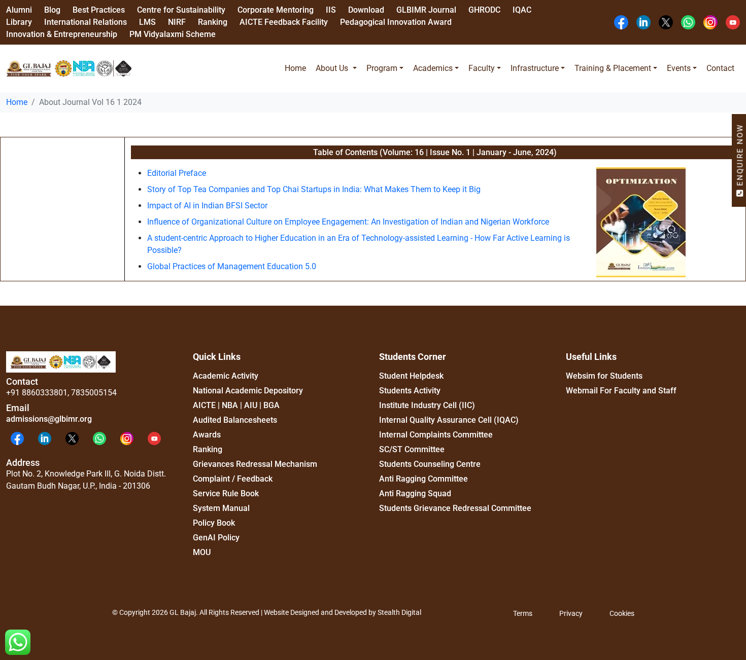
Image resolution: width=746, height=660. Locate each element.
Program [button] (381, 68)
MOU (202, 552)
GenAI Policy (216, 537)
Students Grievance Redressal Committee (455, 508)
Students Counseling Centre (430, 464)
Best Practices (99, 10)
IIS (331, 10)
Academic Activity (225, 376)
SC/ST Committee (412, 449)
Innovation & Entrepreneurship (61, 34)
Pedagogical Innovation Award (396, 22)
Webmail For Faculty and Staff (621, 390)
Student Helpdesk (411, 376)
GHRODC (484, 10)
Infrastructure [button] (535, 68)
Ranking (212, 22)
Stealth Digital (399, 612)
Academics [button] (433, 68)
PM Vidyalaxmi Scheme (172, 34)
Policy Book (214, 523)
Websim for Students (604, 376)
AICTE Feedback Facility (284, 22)
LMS (147, 22)
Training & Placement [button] (612, 68)
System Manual (221, 508)
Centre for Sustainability (181, 10)
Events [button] (679, 68)
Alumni (19, 10)
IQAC (522, 10)
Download (366, 10)
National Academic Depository (248, 390)
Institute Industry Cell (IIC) (427, 405)
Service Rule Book (226, 493)
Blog (52, 10)
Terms (522, 613)
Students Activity (409, 390)
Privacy (571, 613)
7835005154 (94, 392)
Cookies (621, 613)
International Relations (85, 22)
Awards (207, 434)
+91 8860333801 (36, 392)
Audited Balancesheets (235, 420)
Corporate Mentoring (276, 10)
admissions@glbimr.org (49, 419)
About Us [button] (333, 68)
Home (295, 68)
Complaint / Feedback (233, 479)
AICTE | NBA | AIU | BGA (236, 405)
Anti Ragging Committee (423, 479)
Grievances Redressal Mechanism (255, 464)
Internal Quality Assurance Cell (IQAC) (449, 420)
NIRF (177, 22)
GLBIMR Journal (426, 10)
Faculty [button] (481, 68)
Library (19, 22)
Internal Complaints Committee (436, 434)
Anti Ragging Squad (415, 493)
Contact (720, 68)
